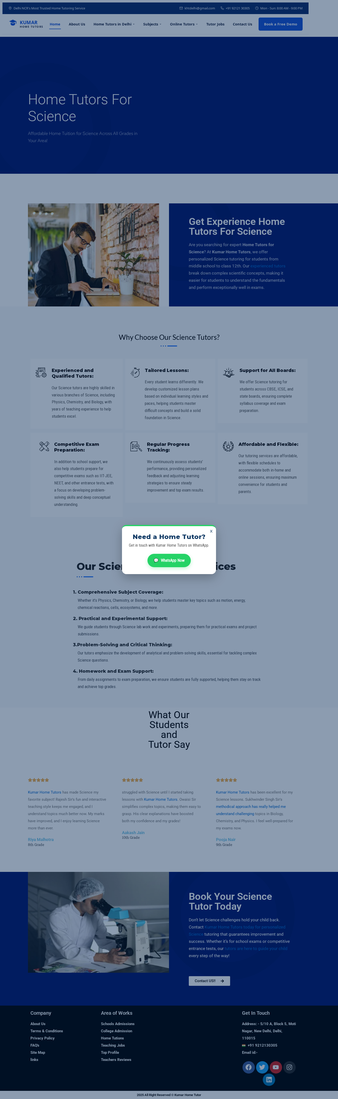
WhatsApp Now (169, 560)
